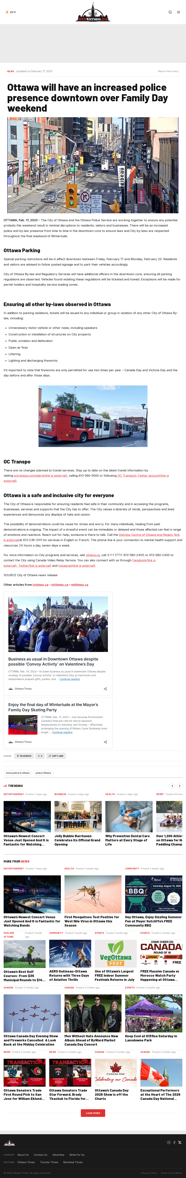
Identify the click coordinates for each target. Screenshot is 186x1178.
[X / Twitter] (179, 1142)
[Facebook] (174, 1142)
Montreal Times (73, 1162)
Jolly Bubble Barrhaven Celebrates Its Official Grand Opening (77, 840)
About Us (23, 1154)
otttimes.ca (59, 584)
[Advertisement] (93, 44)
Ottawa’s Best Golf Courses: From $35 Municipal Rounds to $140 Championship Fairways (24, 977)
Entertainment (14, 794)
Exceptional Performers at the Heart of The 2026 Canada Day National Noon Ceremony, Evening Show (160, 1098)
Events (99, 932)
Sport (160, 794)
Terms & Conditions (171, 1173)
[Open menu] (178, 12)
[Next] (179, 786)
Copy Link (58, 756)
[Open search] (170, 12)
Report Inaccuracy (168, 71)
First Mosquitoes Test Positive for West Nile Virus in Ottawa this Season (91, 921)
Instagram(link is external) (76, 565)
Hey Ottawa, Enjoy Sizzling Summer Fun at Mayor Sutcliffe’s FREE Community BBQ (153, 921)
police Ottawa (43, 773)
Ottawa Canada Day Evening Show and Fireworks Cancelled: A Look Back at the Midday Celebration (31, 1040)
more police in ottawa (18, 773)
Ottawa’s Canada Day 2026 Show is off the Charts (112, 1094)
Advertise (58, 1154)
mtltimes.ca (79, 584)
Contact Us (40, 1154)
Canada (8, 987)
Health (110, 794)
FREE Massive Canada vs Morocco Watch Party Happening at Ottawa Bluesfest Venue (159, 977)
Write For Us (76, 1154)
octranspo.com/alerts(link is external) (40, 475)
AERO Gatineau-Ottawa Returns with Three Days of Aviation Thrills (69, 975)
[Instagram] (168, 1142)
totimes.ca (40, 584)
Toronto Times (49, 1162)
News (10, 71)
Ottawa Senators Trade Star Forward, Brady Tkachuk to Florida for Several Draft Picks (68, 1096)
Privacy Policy (149, 1173)
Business (60, 794)
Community (132, 868)
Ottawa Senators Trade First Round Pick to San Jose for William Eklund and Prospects (23, 1096)
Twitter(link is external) (34, 565)
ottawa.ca (93, 555)
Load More (93, 1113)
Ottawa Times (26, 1162)
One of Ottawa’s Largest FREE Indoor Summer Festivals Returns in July (114, 975)
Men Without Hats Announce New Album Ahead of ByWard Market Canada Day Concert (91, 1040)
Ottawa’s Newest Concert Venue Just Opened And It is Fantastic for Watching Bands (26, 842)
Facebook (25, 756)
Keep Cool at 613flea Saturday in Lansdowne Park (151, 1038)
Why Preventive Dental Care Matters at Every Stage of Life (127, 840)
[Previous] (172, 786)
